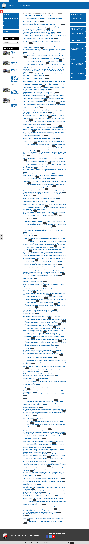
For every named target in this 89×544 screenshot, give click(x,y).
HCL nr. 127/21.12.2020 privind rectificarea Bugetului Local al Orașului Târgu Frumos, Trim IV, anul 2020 (43, 521)
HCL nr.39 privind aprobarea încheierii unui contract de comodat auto (36, 178)
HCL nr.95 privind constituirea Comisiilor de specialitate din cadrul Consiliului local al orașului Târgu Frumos (44, 396)
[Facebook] (47, 536)
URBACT (72, 77)
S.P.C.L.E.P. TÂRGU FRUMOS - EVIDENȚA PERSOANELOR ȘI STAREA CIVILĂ (77, 64)
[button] (1, 11)
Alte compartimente (76, 70)
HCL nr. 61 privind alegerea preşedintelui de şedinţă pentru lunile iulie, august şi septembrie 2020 (42, 273)
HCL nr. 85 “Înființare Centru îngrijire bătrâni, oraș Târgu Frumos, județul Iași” (38, 357)
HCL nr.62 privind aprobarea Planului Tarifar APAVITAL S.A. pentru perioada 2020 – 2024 (40, 275)
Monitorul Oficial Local (78, 14)
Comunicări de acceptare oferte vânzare (14, 62)
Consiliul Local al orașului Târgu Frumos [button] (77, 19)
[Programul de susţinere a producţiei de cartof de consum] (6, 53)
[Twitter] (50, 536)
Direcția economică (75, 24)
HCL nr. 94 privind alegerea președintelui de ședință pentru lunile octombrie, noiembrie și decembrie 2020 (43, 393)
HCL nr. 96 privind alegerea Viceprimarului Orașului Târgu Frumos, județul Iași (38, 400)
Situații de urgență (75, 53)
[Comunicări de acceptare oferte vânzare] (6, 63)
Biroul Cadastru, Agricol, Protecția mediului (77, 40)
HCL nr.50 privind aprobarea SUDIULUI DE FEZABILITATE (34, 215)
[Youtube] (53, 536)
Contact (6, 31)
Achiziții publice (75, 44)
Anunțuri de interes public (77, 73)
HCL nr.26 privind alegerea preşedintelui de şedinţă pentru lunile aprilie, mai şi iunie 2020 (40, 126)
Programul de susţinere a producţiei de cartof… (29, 0)
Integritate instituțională (10, 27)
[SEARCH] (17, 42)
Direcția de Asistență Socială (76, 59)
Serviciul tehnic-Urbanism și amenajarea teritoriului (77, 29)
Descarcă (42, 21)
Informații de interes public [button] (11, 18)
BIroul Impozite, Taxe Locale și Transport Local (78, 34)
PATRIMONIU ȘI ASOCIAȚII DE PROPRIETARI (77, 49)
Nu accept (77, 542)
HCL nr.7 (44, 46)
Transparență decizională (10, 22)
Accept (72, 542)
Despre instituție (8, 14)
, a (44, 83)
